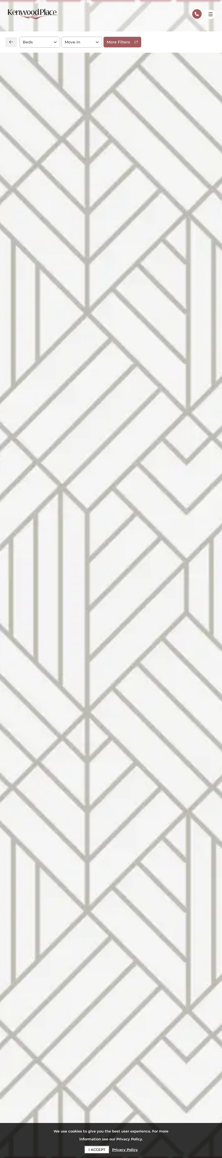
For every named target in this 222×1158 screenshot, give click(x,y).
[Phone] (197, 14)
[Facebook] (18, 484)
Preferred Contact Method (143, 476)
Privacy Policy (125, 1149)
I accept (97, 1149)
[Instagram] (26, 484)
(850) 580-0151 (31, 472)
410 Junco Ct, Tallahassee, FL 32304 (54, 460)
